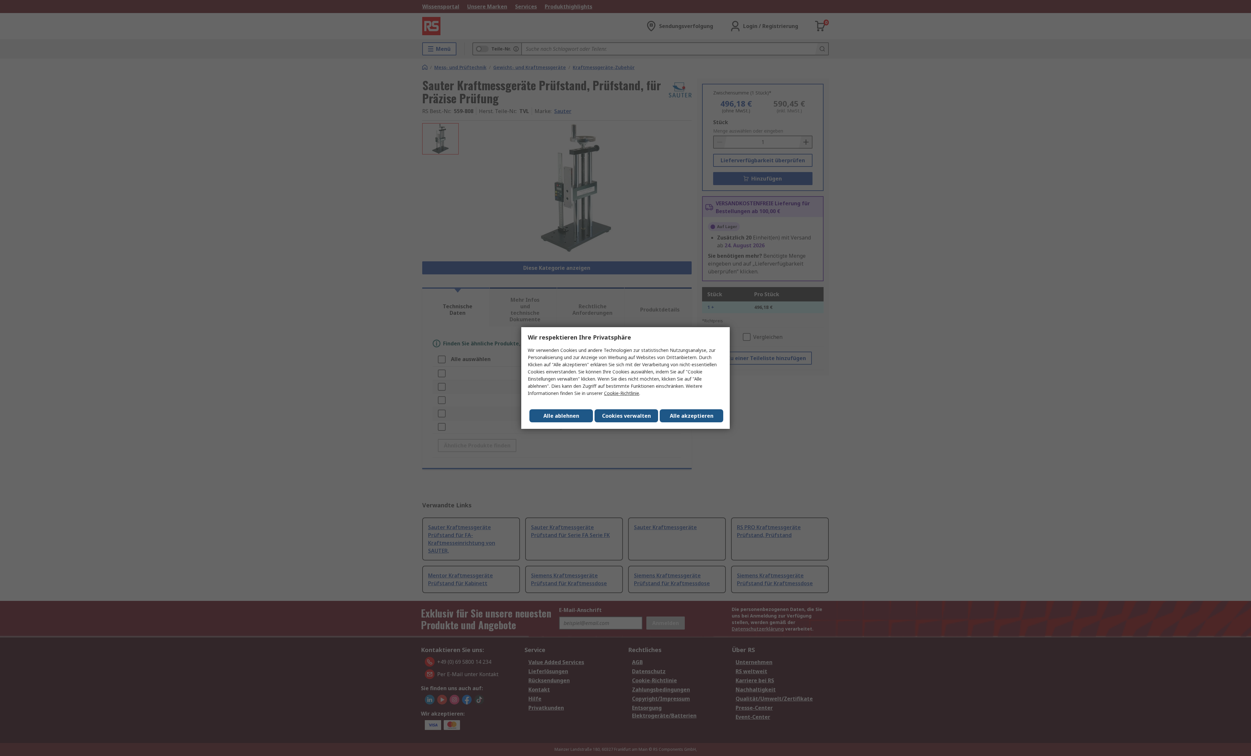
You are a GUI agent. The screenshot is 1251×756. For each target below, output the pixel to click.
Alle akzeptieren (691, 415)
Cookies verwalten (626, 415)
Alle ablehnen (561, 415)
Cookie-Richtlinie (621, 393)
